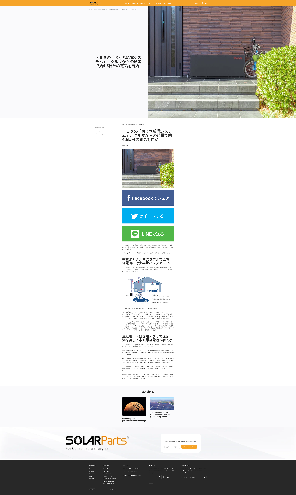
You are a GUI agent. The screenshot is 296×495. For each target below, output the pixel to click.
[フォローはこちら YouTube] (168, 477)
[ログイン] (206, 3)
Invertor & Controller (108, 481)
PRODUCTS (135, 3)
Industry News (97, 9)
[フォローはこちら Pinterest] (163, 477)
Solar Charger (107, 473)
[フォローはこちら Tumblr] (151, 481)
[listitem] (96, 134)
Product (91, 471)
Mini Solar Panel (107, 476)
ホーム (90, 9)
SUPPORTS (158, 3)
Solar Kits (105, 469)
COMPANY (143, 3)
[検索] (202, 3)
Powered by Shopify (111, 489)
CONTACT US (167, 3)
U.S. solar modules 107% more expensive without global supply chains (160, 415)
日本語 (196, 3)
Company (92, 473)
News (90, 476)
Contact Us (92, 478)
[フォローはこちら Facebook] (151, 477)
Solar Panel (106, 471)
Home (91, 469)
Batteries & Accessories (109, 478)
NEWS (150, 3)
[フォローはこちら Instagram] (159, 477)
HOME (127, 3)
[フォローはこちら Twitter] (155, 477)
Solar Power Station (108, 483)
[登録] (204, 477)
